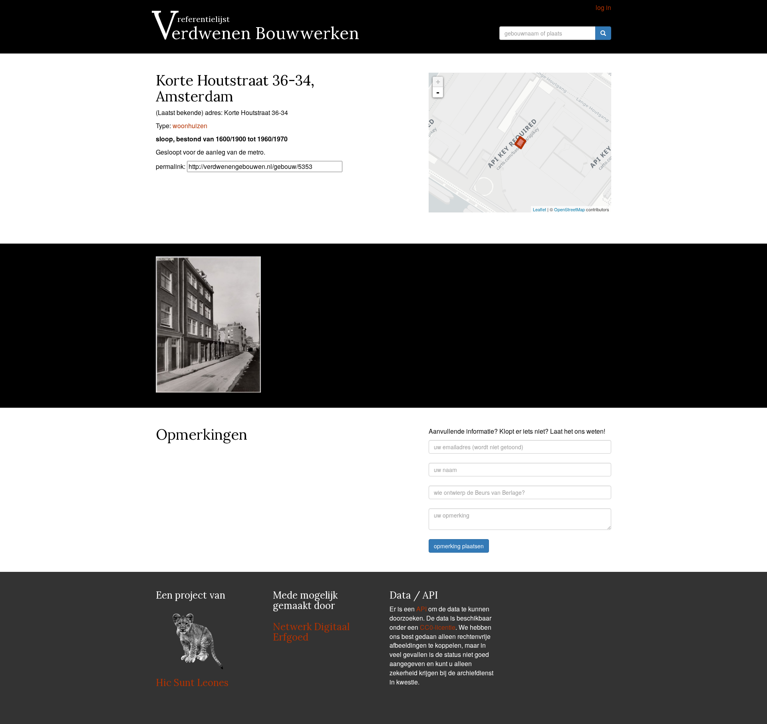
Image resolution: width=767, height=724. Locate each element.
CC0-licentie (437, 627)
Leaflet (539, 209)
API (421, 608)
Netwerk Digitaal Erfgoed (311, 632)
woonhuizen (190, 125)
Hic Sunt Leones (192, 682)
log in (603, 7)
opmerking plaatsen (459, 546)
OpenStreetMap (569, 209)
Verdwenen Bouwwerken (257, 33)
